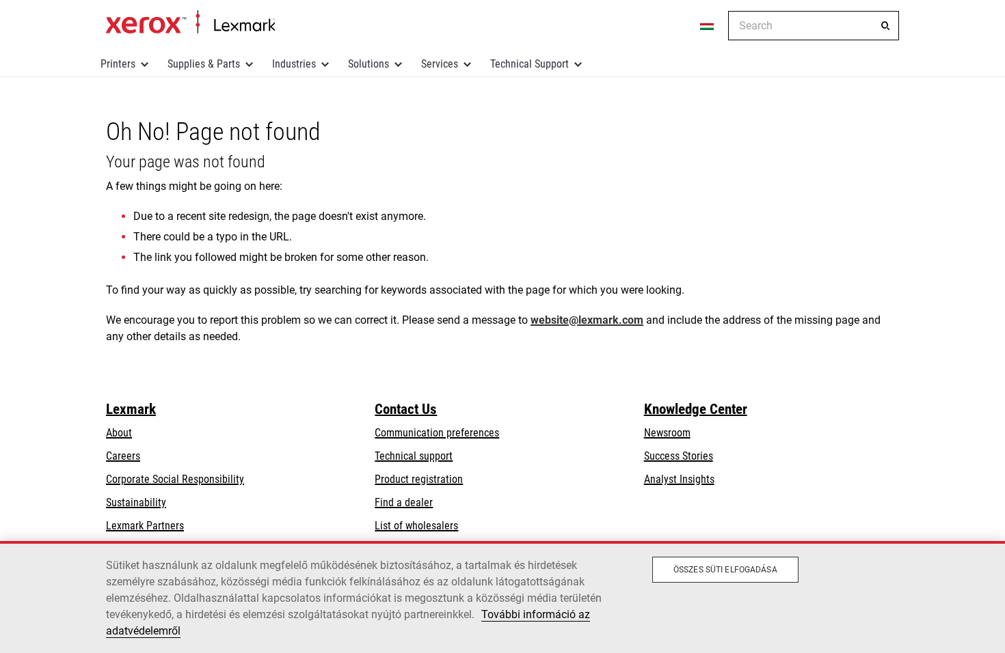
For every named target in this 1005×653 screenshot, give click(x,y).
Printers (117, 63)
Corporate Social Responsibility (175, 479)
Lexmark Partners (145, 525)
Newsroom (667, 432)
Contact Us (406, 409)
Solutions (368, 63)
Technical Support (529, 63)
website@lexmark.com (587, 320)
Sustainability (136, 502)
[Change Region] (707, 26)
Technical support (414, 455)
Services (439, 63)
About (119, 432)
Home (190, 22)
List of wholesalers (416, 525)
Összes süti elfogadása (725, 569)
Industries (294, 63)
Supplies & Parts (204, 63)
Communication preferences (437, 432)
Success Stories (678, 455)
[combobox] (813, 25)
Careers (123, 455)
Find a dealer (404, 502)
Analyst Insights (679, 479)
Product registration (419, 479)
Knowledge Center (695, 409)
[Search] (885, 26)
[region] (502, 597)
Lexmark (131, 409)
